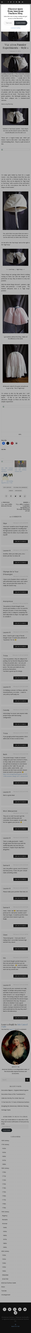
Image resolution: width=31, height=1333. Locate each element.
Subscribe (20, 23)
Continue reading (15, 28)
